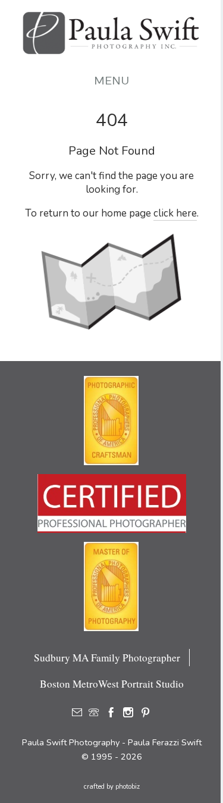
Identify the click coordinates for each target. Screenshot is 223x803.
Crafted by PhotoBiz (112, 786)
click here (175, 213)
